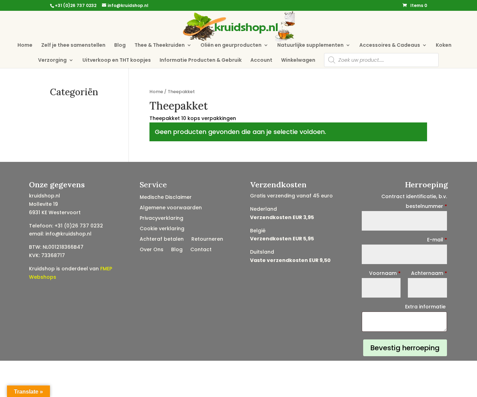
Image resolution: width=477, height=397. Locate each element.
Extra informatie (426, 306)
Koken (444, 45)
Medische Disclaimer (166, 198)
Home (24, 45)
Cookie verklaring (162, 229)
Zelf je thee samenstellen (73, 45)
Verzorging (52, 60)
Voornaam (385, 273)
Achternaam (429, 273)
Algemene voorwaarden (171, 208)
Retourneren (207, 239)
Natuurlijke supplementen (310, 45)
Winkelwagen (298, 60)
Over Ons (151, 250)
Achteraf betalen (162, 239)
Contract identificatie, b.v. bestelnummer (414, 201)
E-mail (437, 239)
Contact (201, 250)
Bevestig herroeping (405, 348)
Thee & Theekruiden (159, 45)
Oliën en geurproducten (231, 45)
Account (261, 60)
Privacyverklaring (161, 219)
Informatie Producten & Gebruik (201, 60)
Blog (120, 45)
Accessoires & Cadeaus (389, 45)
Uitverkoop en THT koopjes (116, 60)
